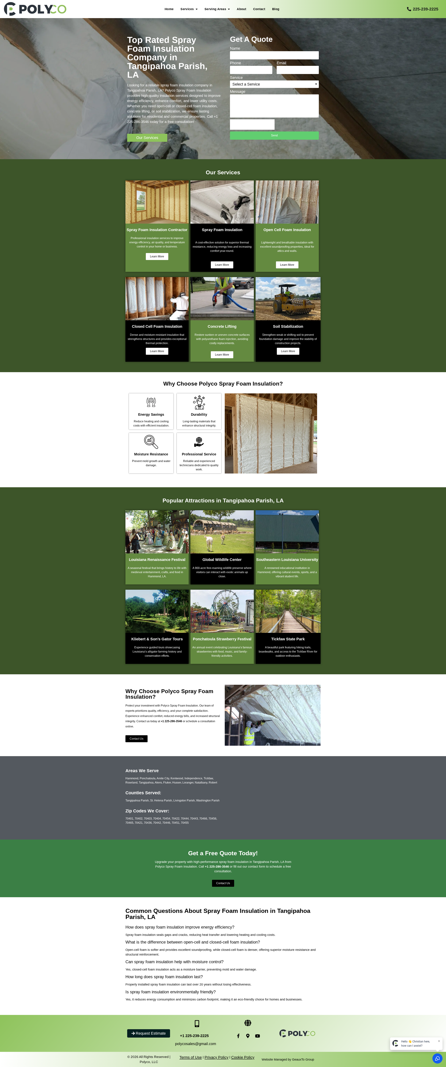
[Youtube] (257, 1035)
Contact (259, 9)
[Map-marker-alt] (248, 1035)
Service (236, 78)
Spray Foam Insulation (222, 230)
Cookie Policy (242, 1057)
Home (169, 9)
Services (187, 9)
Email (281, 63)
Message (237, 92)
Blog (275, 9)
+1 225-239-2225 (194, 1036)
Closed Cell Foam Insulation (157, 326)
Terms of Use (190, 1057)
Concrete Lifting (222, 326)
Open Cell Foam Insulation (287, 230)
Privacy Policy (216, 1057)
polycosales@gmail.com (195, 1044)
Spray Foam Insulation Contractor (157, 230)
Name (235, 48)
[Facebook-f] (238, 1035)
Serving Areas (215, 9)
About (241, 9)
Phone (235, 63)
